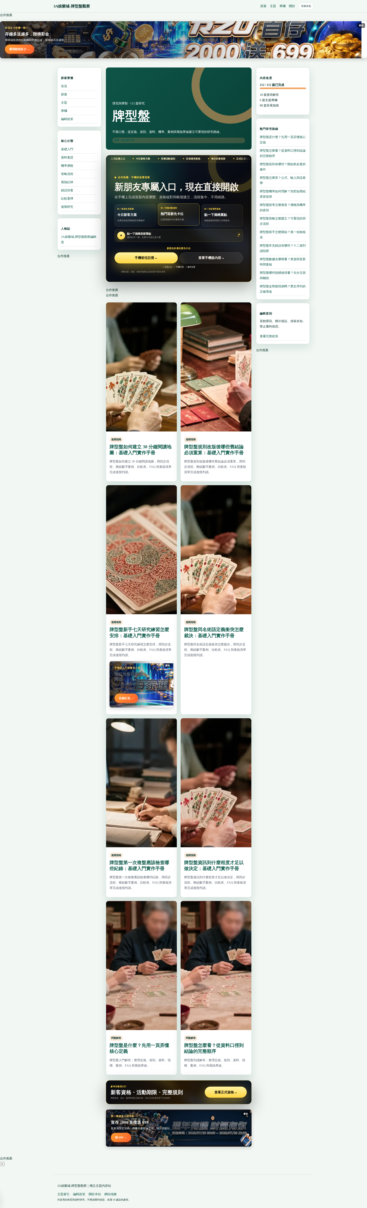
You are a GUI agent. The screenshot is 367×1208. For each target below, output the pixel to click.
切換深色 (306, 6)
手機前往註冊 (146, 258)
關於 (292, 6)
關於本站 (95, 1194)
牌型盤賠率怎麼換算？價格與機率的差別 (283, 207)
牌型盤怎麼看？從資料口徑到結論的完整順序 (283, 153)
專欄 (282, 6)
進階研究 (67, 206)
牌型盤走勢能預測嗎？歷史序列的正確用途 (283, 289)
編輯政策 (67, 119)
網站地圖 (110, 1194)
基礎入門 (67, 149)
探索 (263, 6)
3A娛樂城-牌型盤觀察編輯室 (78, 239)
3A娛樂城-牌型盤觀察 (72, 6)
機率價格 (67, 165)
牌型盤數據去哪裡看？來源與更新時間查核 (283, 262)
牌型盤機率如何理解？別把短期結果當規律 (283, 194)
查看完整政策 (269, 336)
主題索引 (63, 1194)
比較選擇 (67, 198)
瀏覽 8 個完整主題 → (125, 140)
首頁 (64, 86)
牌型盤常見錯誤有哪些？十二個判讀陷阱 (283, 248)
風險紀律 (67, 182)
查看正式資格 (225, 1092)
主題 (273, 6)
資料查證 (67, 157)
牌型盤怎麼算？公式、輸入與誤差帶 (283, 180)
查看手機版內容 (211, 258)
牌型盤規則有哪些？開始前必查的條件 (283, 166)
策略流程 (67, 173)
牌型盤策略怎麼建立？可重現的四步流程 (283, 221)
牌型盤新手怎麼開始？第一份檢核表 (283, 234)
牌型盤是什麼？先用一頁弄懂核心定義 (283, 139)
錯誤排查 (67, 190)
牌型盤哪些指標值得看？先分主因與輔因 (283, 275)
